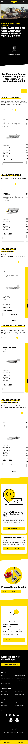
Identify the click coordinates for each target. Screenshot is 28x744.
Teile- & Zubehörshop (19, 705)
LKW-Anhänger (4, 694)
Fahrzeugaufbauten (19, 694)
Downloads (3, 710)
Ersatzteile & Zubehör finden (10, 591)
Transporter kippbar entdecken (8, 337)
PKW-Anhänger (4, 691)
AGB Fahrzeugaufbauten (7, 678)
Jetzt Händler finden (13, 528)
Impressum (6, 732)
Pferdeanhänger (18, 691)
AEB (2, 681)
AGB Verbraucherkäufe (20, 675)
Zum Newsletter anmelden (13, 640)
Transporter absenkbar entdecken (9, 262)
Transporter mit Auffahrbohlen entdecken (10, 413)
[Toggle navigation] (2, 2)
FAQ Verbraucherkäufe (6, 708)
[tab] (13, 320)
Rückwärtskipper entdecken (7, 184)
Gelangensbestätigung (20, 681)
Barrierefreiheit (20, 732)
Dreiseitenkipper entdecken (7, 110)
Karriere (16, 708)
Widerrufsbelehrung (19, 678)
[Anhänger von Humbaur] (14, 2)
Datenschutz (13, 732)
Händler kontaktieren (10, 664)
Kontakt (3, 702)
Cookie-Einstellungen (6, 683)
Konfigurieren (12, 163)
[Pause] (2, 16)
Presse (16, 702)
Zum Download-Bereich (13, 548)
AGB (2, 675)
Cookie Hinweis (14, 735)
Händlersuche (4, 705)
